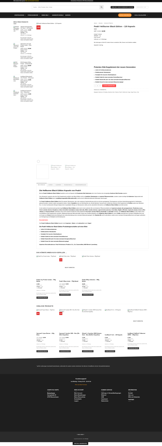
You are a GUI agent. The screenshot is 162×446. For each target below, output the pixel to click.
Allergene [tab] (58, 184)
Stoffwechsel (125, 92)
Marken (67, 15)
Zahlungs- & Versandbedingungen (111, 393)
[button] (122, 7)
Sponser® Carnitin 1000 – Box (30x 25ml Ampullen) (69, 334)
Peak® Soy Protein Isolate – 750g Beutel (46, 280)
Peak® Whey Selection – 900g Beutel (90, 280)
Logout (76, 401)
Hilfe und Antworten (134, 397)
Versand (24, 33)
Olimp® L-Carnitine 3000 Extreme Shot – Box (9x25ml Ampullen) (91, 334)
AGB (102, 397)
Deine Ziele (45, 15)
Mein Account (78, 393)
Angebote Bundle (57, 15)
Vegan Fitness (108, 23)
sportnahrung (19, 15)
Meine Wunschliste (79, 397)
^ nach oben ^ (80, 434)
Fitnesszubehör (33, 15)
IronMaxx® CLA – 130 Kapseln (113, 335)
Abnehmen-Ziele (111, 92)
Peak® (120, 92)
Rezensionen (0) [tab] (68, 184)
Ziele (95, 23)
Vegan (100, 23)
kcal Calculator (140, 15)
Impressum (104, 399)
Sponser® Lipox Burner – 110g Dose (45, 334)
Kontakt (130, 393)
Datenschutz (104, 401)
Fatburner (117, 92)
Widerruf (104, 395)
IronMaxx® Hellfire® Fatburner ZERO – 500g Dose (136, 334)
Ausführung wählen (42, 297)
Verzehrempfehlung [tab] (80, 184)
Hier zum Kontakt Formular (32, 0)
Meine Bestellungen (80, 395)
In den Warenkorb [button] (110, 351)
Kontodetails (78, 399)
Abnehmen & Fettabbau (103, 92)
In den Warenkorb (109, 85)
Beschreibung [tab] (41, 184)
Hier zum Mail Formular (81, 384)
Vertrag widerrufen (80, 443)
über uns (130, 395)
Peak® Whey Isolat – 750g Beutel (68, 281)
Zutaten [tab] (50, 184)
